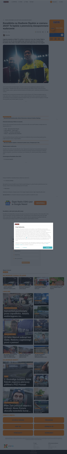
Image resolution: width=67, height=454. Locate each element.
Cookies (21, 244)
